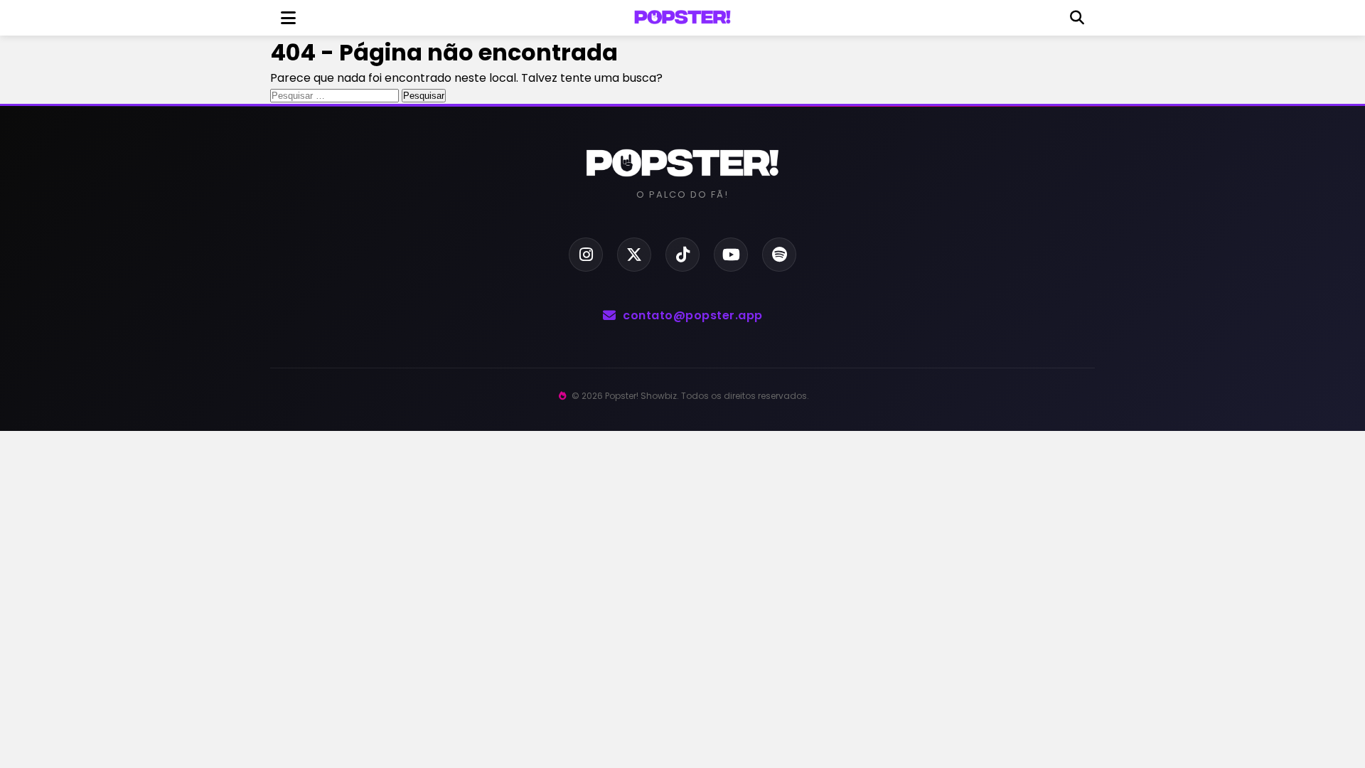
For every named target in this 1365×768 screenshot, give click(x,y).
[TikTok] (682, 255)
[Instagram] (586, 255)
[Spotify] (779, 255)
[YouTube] (731, 255)
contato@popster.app (693, 315)
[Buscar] (1077, 18)
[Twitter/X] (634, 255)
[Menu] (288, 18)
